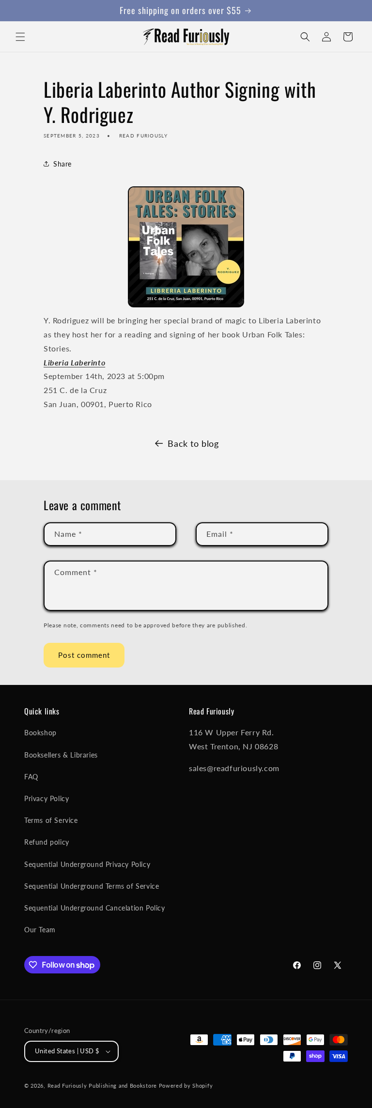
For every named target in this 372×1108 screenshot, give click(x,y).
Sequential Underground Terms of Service (91, 886)
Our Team (40, 930)
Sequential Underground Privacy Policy (87, 864)
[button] (20, 36)
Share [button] (62, 164)
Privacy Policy (46, 798)
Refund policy (46, 842)
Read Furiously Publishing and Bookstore (102, 1085)
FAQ (31, 777)
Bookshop (40, 733)
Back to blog (193, 443)
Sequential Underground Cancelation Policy (94, 908)
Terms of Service (51, 820)
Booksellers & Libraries (61, 755)
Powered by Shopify (186, 1085)
